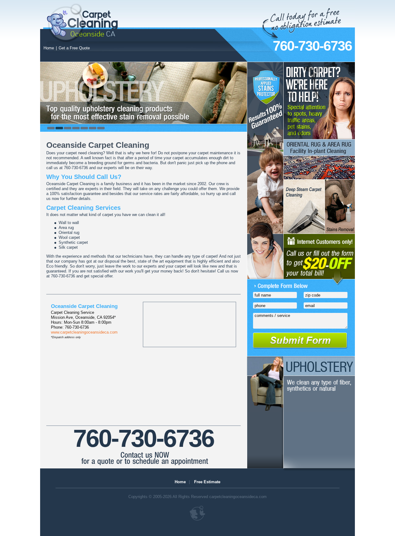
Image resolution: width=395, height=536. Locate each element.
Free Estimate (207, 482)
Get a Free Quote (74, 48)
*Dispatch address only (66, 337)
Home (49, 48)
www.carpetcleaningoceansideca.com (84, 332)
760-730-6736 (312, 46)
